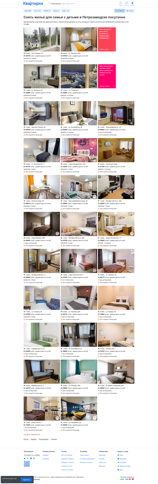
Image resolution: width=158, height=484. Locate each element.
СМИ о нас (102, 462)
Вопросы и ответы (67, 462)
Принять (26, 479)
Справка (45, 455)
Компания (102, 455)
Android (28, 458)
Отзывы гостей (66, 466)
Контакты (46, 459)
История (102, 459)
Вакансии (102, 466)
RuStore (34, 458)
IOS (25, 458)
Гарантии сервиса (67, 459)
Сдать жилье (84, 455)
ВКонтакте (123, 459)
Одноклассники (125, 466)
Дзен (121, 470)
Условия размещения (87, 459)
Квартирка (34, 4)
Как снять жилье (66, 455)
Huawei (31, 458)
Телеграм (123, 462)
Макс (121, 455)
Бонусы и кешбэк (67, 470)
